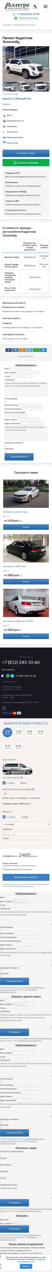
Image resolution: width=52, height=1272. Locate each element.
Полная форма (11, 398)
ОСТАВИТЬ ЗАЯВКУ (26, 153)
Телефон (8, 829)
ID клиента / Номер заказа (12, 1151)
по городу (11, 817)
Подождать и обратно (14, 442)
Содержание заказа (8, 1185)
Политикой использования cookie (31, 1260)
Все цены (6, 104)
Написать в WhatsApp (28, 18)
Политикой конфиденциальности (30, 1041)
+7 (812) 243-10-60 (28, 13)
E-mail (6, 838)
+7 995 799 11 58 (26, 675)
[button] (47, 64)
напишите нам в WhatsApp (30, 1253)
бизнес (23, 783)
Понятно (26, 1266)
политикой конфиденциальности (24, 886)
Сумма (3, 1158)
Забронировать (19, 457)
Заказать (26, 527)
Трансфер (9, 448)
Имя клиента (5, 1165)
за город (24, 817)
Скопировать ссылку (25, 356)
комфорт (11, 783)
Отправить (14, 1032)
